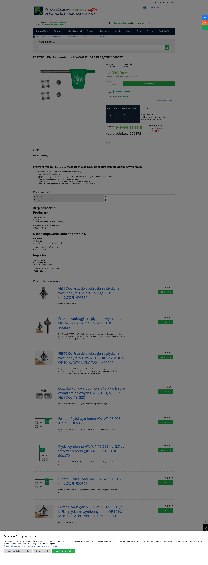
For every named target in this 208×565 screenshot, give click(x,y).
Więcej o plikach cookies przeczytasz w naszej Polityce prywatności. (31, 546)
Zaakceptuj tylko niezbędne (18, 551)
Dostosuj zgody (42, 551)
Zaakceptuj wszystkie (64, 551)
